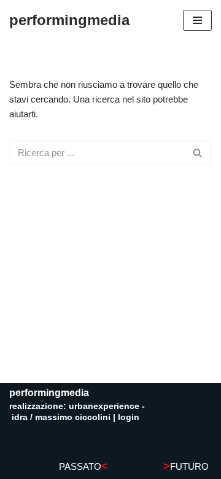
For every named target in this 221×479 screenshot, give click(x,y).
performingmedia (49, 392)
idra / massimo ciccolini (61, 417)
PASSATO (83, 466)
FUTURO (186, 466)
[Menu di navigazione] (197, 20)
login (128, 417)
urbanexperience (104, 406)
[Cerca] (198, 152)
